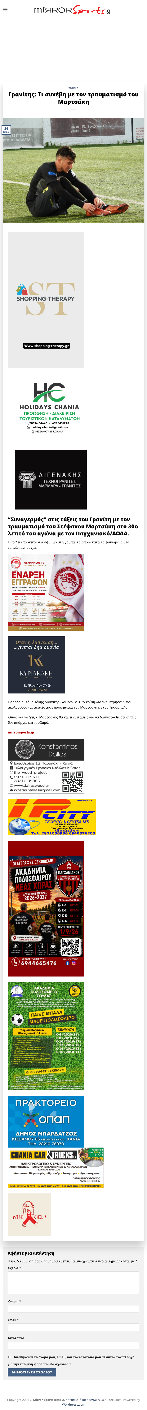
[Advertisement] (73, 47)
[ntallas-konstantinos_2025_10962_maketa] (46, 766)
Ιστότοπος (16, 1338)
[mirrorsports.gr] (73, 10)
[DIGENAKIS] (51, 480)
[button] (5, 9)
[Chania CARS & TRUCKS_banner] (56, 1167)
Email (13, 1320)
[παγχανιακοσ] (46, 908)
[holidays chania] (50, 406)
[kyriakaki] (36, 664)
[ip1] (52, 817)
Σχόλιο (14, 1268)
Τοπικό (74, 88)
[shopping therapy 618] (46, 299)
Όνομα (14, 1301)
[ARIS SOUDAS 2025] (46, 1036)
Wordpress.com (73, 1404)
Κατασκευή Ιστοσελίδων (83, 1400)
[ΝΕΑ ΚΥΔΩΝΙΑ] (46, 592)
